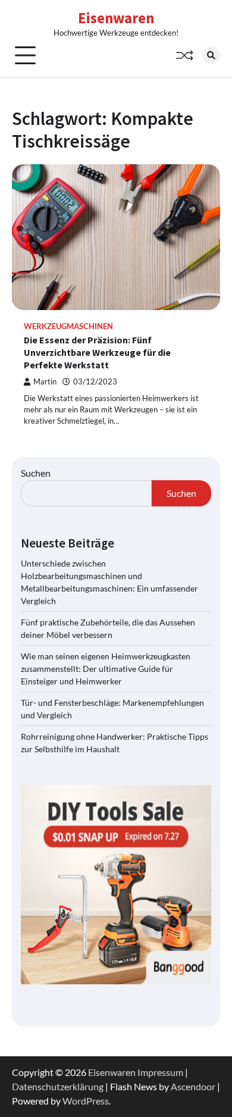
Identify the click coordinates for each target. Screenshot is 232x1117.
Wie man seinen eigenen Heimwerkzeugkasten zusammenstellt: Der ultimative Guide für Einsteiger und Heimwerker (105, 668)
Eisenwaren (116, 17)
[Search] (211, 55)
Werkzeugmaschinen (68, 326)
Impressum (160, 1072)
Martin (45, 381)
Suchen (36, 472)
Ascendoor (193, 1086)
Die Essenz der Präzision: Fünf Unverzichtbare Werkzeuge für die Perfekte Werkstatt (97, 352)
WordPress (85, 1100)
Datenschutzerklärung (58, 1086)
